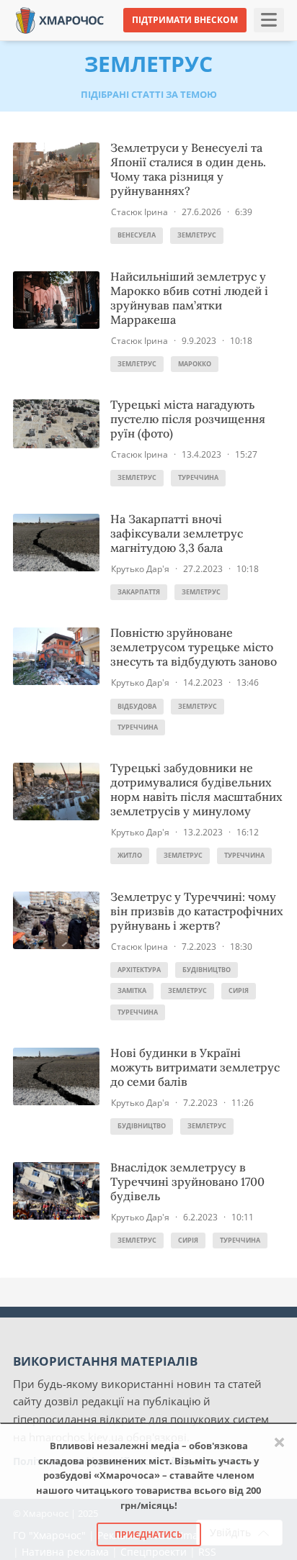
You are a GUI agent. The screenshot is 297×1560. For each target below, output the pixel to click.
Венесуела (137, 235)
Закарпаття (139, 592)
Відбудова (137, 706)
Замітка (132, 990)
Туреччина (198, 477)
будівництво (206, 969)
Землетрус (196, 235)
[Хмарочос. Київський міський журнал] (60, 19)
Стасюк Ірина (139, 212)
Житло (130, 855)
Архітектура (139, 969)
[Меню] (269, 20)
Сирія (239, 990)
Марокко (194, 363)
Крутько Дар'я (140, 569)
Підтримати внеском (185, 20)
